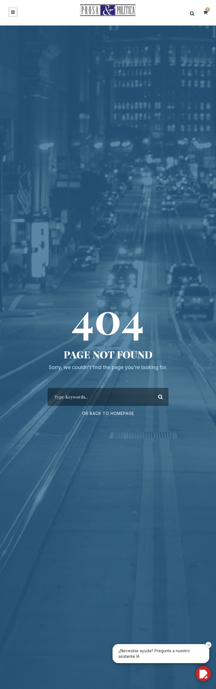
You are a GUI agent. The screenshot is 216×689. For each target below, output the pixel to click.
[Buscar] (194, 13)
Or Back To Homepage (108, 413)
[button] (203, 673)
